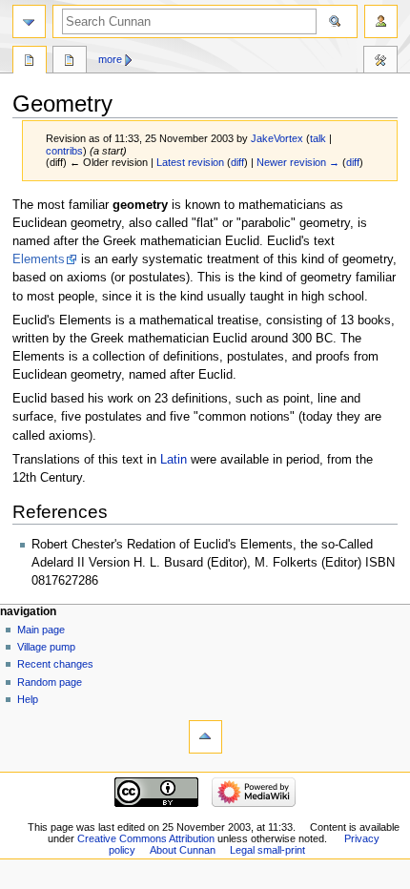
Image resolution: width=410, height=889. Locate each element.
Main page (41, 629)
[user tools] (381, 21)
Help (27, 699)
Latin (173, 459)
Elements (38, 259)
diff (237, 162)
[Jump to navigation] (29, 21)
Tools (380, 62)
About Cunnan (182, 850)
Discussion (69, 62)
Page (29, 62)
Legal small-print (267, 850)
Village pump (46, 646)
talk (318, 138)
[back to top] (205, 737)
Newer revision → (297, 162)
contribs (64, 150)
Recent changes (55, 664)
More (110, 59)
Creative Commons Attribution (146, 838)
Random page (49, 682)
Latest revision (190, 162)
